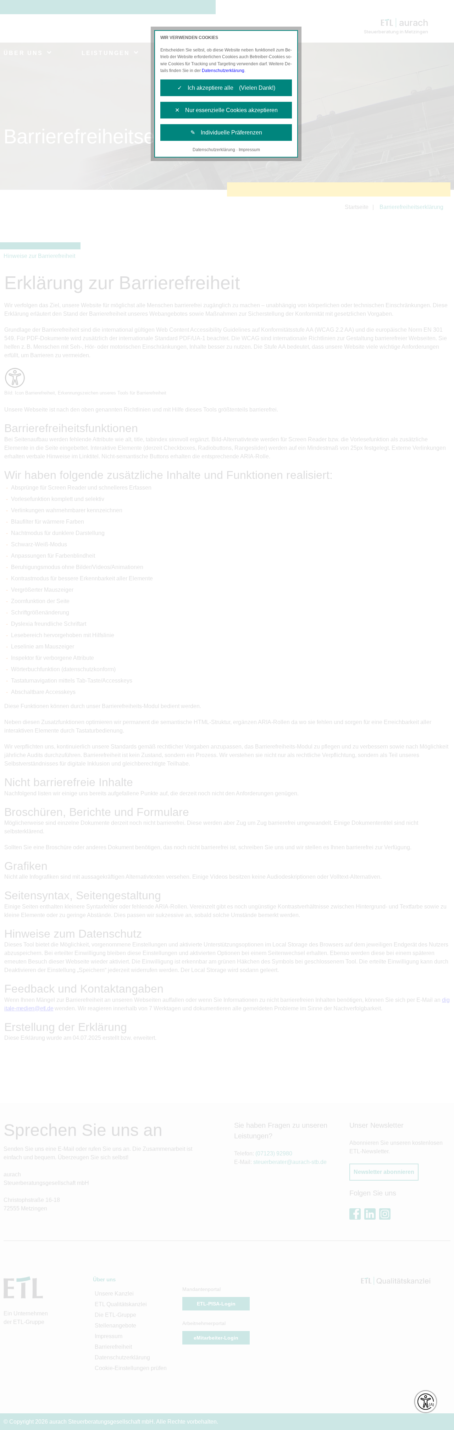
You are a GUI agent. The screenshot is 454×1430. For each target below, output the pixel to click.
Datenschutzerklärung (223, 70)
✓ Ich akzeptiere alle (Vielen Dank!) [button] (226, 88)
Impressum (249, 149)
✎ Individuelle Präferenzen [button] (226, 132)
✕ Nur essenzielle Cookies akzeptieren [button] (226, 110)
